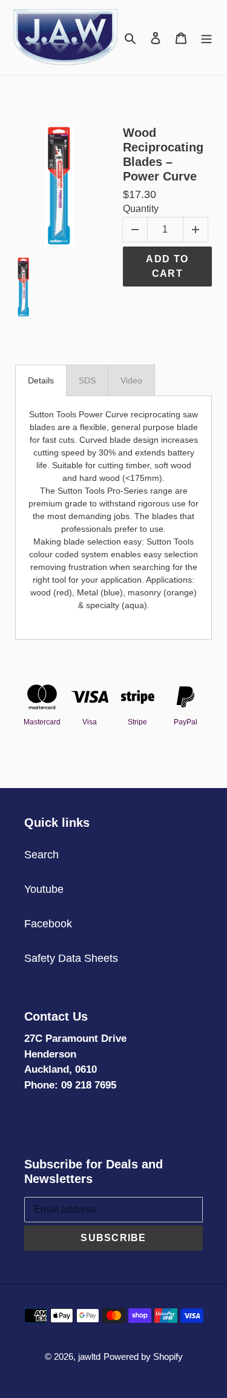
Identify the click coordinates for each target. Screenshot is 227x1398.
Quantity (141, 209)
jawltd (89, 1356)
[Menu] (206, 37)
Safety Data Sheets (71, 958)
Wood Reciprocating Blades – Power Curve (163, 154)
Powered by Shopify (143, 1356)
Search (41, 855)
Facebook (48, 924)
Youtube (44, 889)
